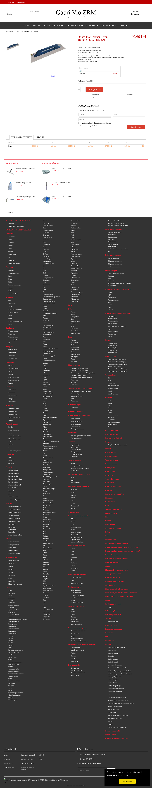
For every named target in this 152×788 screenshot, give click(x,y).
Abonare (10, 212)
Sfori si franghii (111, 271)
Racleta (45, 491)
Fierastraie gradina (113, 321)
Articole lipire (12, 530)
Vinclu (72, 235)
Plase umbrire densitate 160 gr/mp (117, 371)
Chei (9, 300)
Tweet (53, 76)
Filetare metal (12, 402)
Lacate (72, 525)
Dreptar (45, 306)
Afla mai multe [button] (122, 775)
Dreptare (73, 617)
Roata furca (46, 510)
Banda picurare (12, 624)
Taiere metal (11, 393)
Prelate (10, 591)
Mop (44, 401)
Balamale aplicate (111, 611)
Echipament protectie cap (115, 264)
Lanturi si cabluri (13, 294)
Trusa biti (73, 275)
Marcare (10, 420)
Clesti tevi (108, 490)
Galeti (109, 378)
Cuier (44, 268)
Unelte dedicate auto (14, 553)
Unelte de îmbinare (113, 653)
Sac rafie (45, 541)
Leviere (73, 571)
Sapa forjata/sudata (48, 543)
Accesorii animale (113, 388)
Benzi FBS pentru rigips (114, 232)
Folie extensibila (47, 334)
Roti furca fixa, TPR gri (114, 221)
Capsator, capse (75, 539)
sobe (106, 637)
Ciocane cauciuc (111, 464)
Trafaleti (73, 359)
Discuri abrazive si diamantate (79, 415)
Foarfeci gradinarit (113, 332)
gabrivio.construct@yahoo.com (95, 754)
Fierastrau (45, 318)
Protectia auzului (13, 470)
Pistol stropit (74, 289)
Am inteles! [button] (127, 781)
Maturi (110, 391)
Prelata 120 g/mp (112, 345)
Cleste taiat (109, 475)
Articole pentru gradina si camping (118, 313)
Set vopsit (45, 569)
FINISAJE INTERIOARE (16, 226)
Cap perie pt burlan (13, 669)
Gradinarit (10, 328)
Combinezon (46, 244)
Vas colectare (74, 223)
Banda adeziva (75, 345)
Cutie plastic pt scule (48, 278)
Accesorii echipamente (14, 500)
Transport (11, 383)
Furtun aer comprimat (77, 292)
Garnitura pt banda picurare (50, 349)
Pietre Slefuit (74, 301)
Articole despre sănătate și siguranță (118, 715)
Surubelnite (11, 303)
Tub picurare (46, 616)
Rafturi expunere (111, 434)
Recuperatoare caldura (113, 629)
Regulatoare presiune (77, 396)
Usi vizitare (109, 633)
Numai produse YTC (112, 731)
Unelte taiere (11, 334)
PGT (70, 309)
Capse (10, 678)
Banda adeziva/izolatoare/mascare (17, 619)
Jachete (10, 494)
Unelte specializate (13, 542)
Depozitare (10, 454)
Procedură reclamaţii (28, 755)
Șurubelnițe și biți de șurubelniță (117, 668)
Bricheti (10, 645)
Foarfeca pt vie (47, 327)
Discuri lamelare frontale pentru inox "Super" (122, 547)
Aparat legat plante (13, 610)
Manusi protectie (75, 321)
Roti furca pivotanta (76, 670)
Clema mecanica (75, 244)
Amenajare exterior (13, 380)
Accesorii (110, 721)
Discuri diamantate (76, 424)
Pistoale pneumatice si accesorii (79, 641)
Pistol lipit (46, 460)
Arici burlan (11, 612)
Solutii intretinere (13, 550)
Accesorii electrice (13, 515)
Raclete (110, 427)
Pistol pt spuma (47, 462)
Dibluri (73, 492)
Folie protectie (75, 249)
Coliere (73, 503)
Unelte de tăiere (112, 650)
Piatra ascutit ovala (48, 448)
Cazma (10, 690)
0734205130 (90, 759)
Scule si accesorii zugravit (77, 628)
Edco (70, 337)
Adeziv (10, 595)
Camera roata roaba (13, 664)
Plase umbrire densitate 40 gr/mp (117, 362)
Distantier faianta (47, 299)
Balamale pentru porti (113, 615)
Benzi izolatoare (112, 237)
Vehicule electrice (113, 621)
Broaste (73, 529)
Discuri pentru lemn (76, 421)
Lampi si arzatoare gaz (14, 285)
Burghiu (10, 655)
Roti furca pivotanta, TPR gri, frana (118, 225)
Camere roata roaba (112, 577)
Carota (10, 688)
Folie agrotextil (75, 299)
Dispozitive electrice (14, 509)
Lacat (44, 365)
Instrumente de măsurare (115, 665)
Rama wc (45, 496)
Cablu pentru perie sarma (15, 662)
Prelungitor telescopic (49, 489)
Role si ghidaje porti (76, 537)
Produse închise (110, 735)
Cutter (44, 282)
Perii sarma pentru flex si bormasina (81, 436)
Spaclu (45, 576)
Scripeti (73, 600)
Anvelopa (11, 607)
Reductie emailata (48, 503)
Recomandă (95, 95)
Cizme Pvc (46, 223)
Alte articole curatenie (114, 422)
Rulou (44, 534)
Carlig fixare (11, 683)
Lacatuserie (10, 387)
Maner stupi (46, 384)
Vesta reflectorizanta (76, 331)
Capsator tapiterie (13, 676)
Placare (10, 245)
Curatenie (108, 398)
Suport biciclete (75, 349)
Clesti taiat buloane (112, 479)
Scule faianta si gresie (77, 598)
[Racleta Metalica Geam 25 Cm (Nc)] (10, 172)
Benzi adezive (112, 235)
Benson (70, 305)
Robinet (45, 517)
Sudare (10, 291)
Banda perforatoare (13, 621)
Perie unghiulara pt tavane (50, 446)
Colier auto (46, 235)
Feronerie (11, 270)
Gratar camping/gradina (49, 356)
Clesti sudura (74, 408)
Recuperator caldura (48, 500)
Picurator (45, 451)
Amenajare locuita (13, 377)
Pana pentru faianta (76, 254)
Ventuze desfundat (113, 415)
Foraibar (45, 337)
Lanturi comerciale (76, 577)
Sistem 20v (11, 581)
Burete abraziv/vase (13, 652)
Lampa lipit (46, 368)
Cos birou (45, 254)
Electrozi (45, 311)
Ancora (10, 600)
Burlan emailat (12, 657)
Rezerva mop (46, 505)
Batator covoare (12, 633)
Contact (125, 25)
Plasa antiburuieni (48, 472)
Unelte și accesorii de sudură (116, 689)
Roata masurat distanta (49, 512)
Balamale (73, 519)
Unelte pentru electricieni (115, 691)
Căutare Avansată (27, 759)
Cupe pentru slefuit (76, 449)
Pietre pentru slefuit (76, 454)
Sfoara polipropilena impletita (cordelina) (119, 283)
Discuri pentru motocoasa (78, 429)
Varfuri (10, 306)
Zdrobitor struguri (76, 240)
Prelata (108, 340)
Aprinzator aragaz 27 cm (63, 183)
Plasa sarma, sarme (75, 365)
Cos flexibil (46, 256)
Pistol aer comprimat (48, 458)
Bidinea (10, 638)
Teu (44, 602)
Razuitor (45, 498)
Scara (44, 550)
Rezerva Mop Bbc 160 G (24, 183)
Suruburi (73, 495)
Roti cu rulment (75, 675)
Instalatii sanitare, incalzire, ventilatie (81, 645)
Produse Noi (109, 25)
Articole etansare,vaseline (78, 650)
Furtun (45, 344)
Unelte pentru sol (13, 337)
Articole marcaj (75, 622)
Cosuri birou (111, 420)
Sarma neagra (74, 380)
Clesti (10, 318)
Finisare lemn (12, 352)
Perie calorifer (47, 434)
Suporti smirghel (75, 445)
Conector (45, 247)
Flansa (45, 323)
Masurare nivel (12, 411)
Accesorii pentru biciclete (115, 706)
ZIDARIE (11, 224)
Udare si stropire (13, 331)
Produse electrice (112, 712)
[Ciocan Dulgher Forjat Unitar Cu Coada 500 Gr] (10, 200)
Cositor (73, 282)
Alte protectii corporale (14, 485)
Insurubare (11, 563)
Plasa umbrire (110, 356)
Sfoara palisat (111, 281)
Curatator (45, 275)
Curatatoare (11, 575)
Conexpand (46, 249)
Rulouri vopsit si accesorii (78, 631)
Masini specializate (13, 560)
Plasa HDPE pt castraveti (50, 477)
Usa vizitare (46, 619)
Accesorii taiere (12, 358)
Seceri (109, 302)
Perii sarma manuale (76, 438)
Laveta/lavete (46, 375)
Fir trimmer (46, 320)
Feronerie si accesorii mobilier (79, 516)
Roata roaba (46, 515)
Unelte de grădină (113, 662)
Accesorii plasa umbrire (114, 366)
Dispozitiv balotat (48, 294)
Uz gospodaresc (110, 375)
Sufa (44, 583)
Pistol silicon (46, 465)
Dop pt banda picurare (49, 304)
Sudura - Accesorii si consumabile (80, 388)
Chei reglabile (110, 502)
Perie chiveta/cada (48, 436)
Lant (44, 372)
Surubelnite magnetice (113, 509)
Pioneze (45, 455)
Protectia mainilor (13, 482)
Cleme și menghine (113, 680)
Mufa (44, 406)
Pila (44, 453)
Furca (44, 342)
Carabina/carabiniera (14, 681)
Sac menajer (46, 538)
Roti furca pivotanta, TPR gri (116, 223)
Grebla (45, 358)
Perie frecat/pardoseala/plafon (51, 441)
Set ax (44, 557)
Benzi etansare (112, 242)
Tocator (73, 352)
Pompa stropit (47, 484)
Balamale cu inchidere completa (116, 559)
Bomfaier (11, 643)
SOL (40, 759)
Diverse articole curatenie (114, 581)
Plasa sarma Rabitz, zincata (78, 375)
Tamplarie (9, 347)
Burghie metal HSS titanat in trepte (117, 445)
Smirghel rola (74, 457)
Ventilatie (73, 653)
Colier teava (46, 240)
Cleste (44, 228)
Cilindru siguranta (13, 700)
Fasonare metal (12, 396)
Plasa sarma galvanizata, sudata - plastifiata (83, 373)
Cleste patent (110, 468)
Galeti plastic (110, 585)
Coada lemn (46, 233)
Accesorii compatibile (14, 451)
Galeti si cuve (74, 619)
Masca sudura (47, 391)
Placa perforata (47, 470)
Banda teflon (12, 631)
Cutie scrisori (46, 280)
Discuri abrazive (75, 418)
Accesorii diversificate (14, 436)
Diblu (44, 289)
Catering (110, 724)
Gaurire (10, 569)
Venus (8, 588)
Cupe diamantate (75, 426)
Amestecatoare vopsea (77, 638)
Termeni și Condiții (27, 763)
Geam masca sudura (48, 351)
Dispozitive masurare (14, 417)
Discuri (10, 445)
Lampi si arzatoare (76, 592)
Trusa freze (46, 612)
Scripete (45, 552)
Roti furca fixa (75, 668)
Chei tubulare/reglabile (14, 695)
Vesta (72, 233)
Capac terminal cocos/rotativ (16, 674)
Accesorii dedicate (13, 368)
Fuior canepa (46, 339)
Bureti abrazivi (75, 447)
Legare (10, 276)
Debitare (10, 578)
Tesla (44, 600)
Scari (109, 381)
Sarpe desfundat (47, 548)
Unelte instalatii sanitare (15, 309)
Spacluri (73, 614)
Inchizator (45, 363)
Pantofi (110, 607)
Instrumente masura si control (79, 474)
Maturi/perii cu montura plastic (116, 570)
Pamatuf (45, 413)
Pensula (45, 429)
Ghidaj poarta (46, 353)
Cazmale (110, 292)
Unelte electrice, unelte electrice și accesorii (120, 674)
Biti (106, 517)
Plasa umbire (46, 481)
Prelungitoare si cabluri (14, 512)
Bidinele (73, 636)
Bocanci (10, 640)
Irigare (10, 343)
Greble (110, 305)
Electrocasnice (12, 524)
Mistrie (45, 398)
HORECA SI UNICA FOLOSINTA (18, 230)
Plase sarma (11, 593)
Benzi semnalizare (113, 244)
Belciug (10, 636)
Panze (10, 448)
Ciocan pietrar (110, 452)
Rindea (73, 252)
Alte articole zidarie (76, 624)
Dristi (36, 31)
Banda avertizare (75, 333)
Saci (109, 251)
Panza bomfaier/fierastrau (50, 417)
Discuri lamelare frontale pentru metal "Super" (122, 551)
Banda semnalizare (13, 629)
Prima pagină (10, 31)
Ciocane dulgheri (111, 456)
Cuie (44, 266)
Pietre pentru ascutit (76, 452)
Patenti (10, 324)
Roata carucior (75, 266)
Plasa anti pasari (47, 474)
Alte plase (73, 382)
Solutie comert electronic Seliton (76, 786)
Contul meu (10, 2)
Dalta (44, 287)
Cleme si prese (12, 350)
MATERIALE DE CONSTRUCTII (18, 221)
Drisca (45, 308)
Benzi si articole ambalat (114, 229)
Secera (45, 555)
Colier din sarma (47, 237)
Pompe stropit (112, 334)
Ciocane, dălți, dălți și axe (115, 677)
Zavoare (73, 522)
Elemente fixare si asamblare (78, 486)
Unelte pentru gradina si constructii (118, 289)
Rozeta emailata (47, 529)
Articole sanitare (75, 659)
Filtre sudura (74, 401)
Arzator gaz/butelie (13, 614)
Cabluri (73, 580)
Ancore (73, 508)
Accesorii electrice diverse (15, 535)
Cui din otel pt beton (48, 263)
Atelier (8, 539)
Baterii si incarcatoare (14, 518)
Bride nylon (11, 532)
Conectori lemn (73, 512)
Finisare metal (12, 390)
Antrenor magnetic (13, 605)
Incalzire (10, 371)
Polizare (10, 566)
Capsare (10, 288)
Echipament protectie (113, 255)
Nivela (45, 408)
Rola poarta (46, 524)
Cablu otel (11, 659)
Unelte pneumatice (13, 545)
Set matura (46, 562)
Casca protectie (75, 317)
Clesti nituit (109, 483)
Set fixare (45, 560)
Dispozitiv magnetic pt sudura (51, 297)
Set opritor (46, 564)
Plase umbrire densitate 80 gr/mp (117, 359)
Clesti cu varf (110, 471)
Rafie (109, 278)
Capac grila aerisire (13, 671)
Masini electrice (11, 557)
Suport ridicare (75, 273)
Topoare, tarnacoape (113, 300)
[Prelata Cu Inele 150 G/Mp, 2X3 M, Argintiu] (46, 172)
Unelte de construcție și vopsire (116, 647)
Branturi (73, 314)
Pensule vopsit (75, 634)
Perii (9, 442)
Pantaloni (11, 491)
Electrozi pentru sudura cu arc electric (81, 391)
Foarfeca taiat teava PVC (114, 494)
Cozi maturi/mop (111, 430)
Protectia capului (13, 476)
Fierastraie (74, 557)
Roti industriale (74, 665)
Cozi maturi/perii (111, 555)
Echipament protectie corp (115, 261)
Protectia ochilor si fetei (15, 479)
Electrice (9, 503)
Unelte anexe (12, 548)
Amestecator (11, 598)
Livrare (40, 137)
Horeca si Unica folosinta (82, 25)
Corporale (11, 463)
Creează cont (20, 2)
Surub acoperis (47, 588)
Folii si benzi (12, 254)
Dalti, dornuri (74, 568)
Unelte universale (13, 312)
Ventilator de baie (76, 228)
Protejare (10, 374)
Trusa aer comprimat (48, 609)
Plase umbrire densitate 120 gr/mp (117, 364)
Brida (10, 648)
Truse (10, 315)
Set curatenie (74, 342)
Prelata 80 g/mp (112, 343)
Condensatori (12, 527)
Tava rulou (46, 598)
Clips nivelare (74, 280)
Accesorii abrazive (13, 430)
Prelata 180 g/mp (112, 350)
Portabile (10, 460)
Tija (44, 605)
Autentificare (8, 763)
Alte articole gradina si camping (117, 326)
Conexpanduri (75, 506)
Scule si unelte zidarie (24, 31)
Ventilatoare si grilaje (14, 521)
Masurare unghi (12, 414)
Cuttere (73, 565)
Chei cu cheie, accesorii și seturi (117, 697)
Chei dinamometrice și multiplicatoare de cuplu (121, 703)
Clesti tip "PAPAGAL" (113, 486)
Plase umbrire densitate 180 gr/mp (117, 369)
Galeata (45, 346)
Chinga (10, 697)
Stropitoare (46, 579)
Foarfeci (73, 555)
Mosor (45, 403)
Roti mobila (46, 526)
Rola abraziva (46, 519)
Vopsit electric (47, 467)
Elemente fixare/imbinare (50, 313)
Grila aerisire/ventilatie (49, 361)
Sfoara (45, 571)
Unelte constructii (74, 587)
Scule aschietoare (74, 460)
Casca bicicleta (75, 347)
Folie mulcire (74, 297)
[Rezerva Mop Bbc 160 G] (10, 186)
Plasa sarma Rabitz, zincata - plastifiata (81, 377)
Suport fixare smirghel (49, 586)
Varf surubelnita (75, 221)
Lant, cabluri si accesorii (77, 574)
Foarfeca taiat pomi (48, 332)
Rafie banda (46, 493)
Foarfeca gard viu (48, 325)
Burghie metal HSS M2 (113, 438)
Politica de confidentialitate (102, 123)
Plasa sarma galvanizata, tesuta (79, 368)
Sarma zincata (74, 385)
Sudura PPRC (75, 661)
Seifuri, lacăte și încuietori (115, 718)
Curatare (10, 365)
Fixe (9, 457)
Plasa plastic (46, 479)
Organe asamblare (13, 273)
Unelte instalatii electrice (15, 321)
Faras (44, 316)
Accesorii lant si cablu (77, 583)
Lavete (110, 412)
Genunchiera (74, 328)
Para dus (45, 422)
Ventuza (73, 230)
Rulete (72, 477)
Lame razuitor (47, 370)
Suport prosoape (75, 354)
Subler (45, 581)
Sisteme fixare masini (14, 439)
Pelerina (45, 427)
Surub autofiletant (48, 590)
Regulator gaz (74, 259)
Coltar (44, 242)
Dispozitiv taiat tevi (76, 268)
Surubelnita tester (111, 513)
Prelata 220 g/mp (112, 352)
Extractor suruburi (76, 294)
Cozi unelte (111, 309)
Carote (10, 433)
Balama (10, 617)
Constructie (10, 234)
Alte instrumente (75, 482)
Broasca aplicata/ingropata (15, 650)
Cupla (44, 273)
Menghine (11, 399)
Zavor (72, 237)
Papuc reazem (47, 420)
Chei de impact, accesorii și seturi (117, 727)
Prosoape (73, 312)
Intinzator (73, 247)
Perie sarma (46, 443)
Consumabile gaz (75, 394)
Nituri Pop (74, 489)
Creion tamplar (47, 261)
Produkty (108, 644)
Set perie (45, 567)
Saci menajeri (111, 417)
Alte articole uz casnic (114, 386)
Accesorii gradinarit (13, 340)
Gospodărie (111, 656)
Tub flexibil (74, 263)
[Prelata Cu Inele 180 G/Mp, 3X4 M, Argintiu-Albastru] (46, 200)
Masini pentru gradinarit (15, 584)
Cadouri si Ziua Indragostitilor (116, 738)
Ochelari (45, 410)
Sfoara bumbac (112, 285)
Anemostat (11, 603)
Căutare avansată (34, 11)
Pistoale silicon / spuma (77, 595)
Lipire (10, 282)
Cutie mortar (46, 285)
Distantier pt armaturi (49, 301)
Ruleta (44, 531)
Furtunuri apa (111, 316)
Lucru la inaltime (13, 497)
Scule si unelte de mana (76, 546)
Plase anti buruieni (112, 562)
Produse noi (109, 640)
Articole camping (112, 323)
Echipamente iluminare (14, 506)
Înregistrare (7, 759)
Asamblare (10, 267)
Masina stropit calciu (49, 394)
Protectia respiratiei (13, 473)
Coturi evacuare (111, 625)
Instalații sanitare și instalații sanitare (118, 700)
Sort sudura (46, 574)
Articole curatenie (113, 394)
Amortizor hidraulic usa (77, 542)
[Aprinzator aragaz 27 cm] (46, 186)
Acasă (5, 755)
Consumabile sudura (75, 411)
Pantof (45, 415)
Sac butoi (45, 536)
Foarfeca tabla (47, 330)
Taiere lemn (11, 355)
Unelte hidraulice (112, 683)
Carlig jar (11, 685)
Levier (44, 377)
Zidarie (10, 240)
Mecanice (9, 297)
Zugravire (11, 260)
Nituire (10, 279)
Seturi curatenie (112, 424)
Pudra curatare (75, 287)
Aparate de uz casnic (113, 709)
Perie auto (45, 432)
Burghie (10, 427)
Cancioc (10, 666)
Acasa (25, 25)
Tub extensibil (47, 614)
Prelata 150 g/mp (112, 348)
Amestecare (11, 237)
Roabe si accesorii (76, 590)
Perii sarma (72, 433)
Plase (109, 329)
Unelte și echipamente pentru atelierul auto (119, 671)
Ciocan (45, 221)
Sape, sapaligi (112, 297)
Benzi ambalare (112, 246)
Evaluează (130, 95)
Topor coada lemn (111, 460)
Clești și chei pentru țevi (114, 686)
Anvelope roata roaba (113, 574)
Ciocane (10, 251)
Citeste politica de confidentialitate (56, 780)
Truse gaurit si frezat (76, 466)
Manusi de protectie (113, 258)
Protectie (9, 467)
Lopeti (109, 295)
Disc (44, 292)
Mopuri (110, 410)
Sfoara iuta (111, 276)
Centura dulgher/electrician (15, 693)
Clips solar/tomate (48, 230)
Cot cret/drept (46, 259)
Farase (110, 408)
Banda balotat (12, 626)
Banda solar (111, 239)
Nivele (72, 480)
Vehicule (108, 618)
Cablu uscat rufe (75, 278)
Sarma (44, 545)
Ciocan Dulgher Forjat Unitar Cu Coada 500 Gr (27, 197)
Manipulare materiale (14, 263)
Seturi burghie (75, 470)
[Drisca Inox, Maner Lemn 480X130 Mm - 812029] (48, 70)
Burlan (73, 261)
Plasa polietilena (75, 256)
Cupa (44, 270)
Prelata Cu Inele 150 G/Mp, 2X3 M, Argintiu (63, 169)
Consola (45, 252)
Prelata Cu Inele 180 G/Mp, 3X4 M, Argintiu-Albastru (63, 197)
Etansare (10, 257)
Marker (45, 389)
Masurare (9, 405)
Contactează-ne (9, 768)
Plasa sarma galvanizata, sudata (79, 370)
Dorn (72, 242)
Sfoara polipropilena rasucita (116, 274)
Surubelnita (46, 593)
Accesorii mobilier (76, 532)
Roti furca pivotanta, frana (78, 673)
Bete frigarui (74, 357)
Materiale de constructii (48, 25)
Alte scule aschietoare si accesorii (80, 468)
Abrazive (11, 243)
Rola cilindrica (47, 522)
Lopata (45, 379)
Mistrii (73, 612)
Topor (44, 607)
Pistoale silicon (110, 540)
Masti (72, 398)
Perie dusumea (47, 439)
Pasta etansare (47, 425)
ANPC (41, 755)
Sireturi (73, 324)
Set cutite (73, 340)
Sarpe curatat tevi (75, 648)
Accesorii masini (12, 424)
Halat (72, 285)
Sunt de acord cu (96, 123)
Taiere (10, 248)
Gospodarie (10, 362)
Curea (72, 319)
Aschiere (10, 572)
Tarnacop (45, 595)
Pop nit (45, 486)
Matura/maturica (47, 396)
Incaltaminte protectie (114, 267)
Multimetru (74, 270)
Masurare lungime (13, 408)
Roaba (44, 507)
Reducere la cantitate (21, 137)
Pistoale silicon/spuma (77, 602)
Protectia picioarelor (14, 488)
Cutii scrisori (111, 383)
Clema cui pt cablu (48, 225)
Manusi (45, 387)
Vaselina (73, 225)
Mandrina (45, 382)
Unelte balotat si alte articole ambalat (118, 249)
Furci (109, 307)
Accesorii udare (112, 318)
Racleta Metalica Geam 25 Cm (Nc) (27, 169)
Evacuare (73, 656)
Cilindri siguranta (76, 527)
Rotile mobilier (75, 535)
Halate (72, 326)
